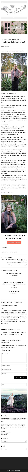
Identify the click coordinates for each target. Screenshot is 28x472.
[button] (14, 18)
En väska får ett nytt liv (14, 291)
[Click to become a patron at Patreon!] (14, 242)
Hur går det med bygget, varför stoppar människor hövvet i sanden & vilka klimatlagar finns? (14, 284)
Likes (5, 247)
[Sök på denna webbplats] (14, 384)
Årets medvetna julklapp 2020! (14, 273)
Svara (15, 305)
